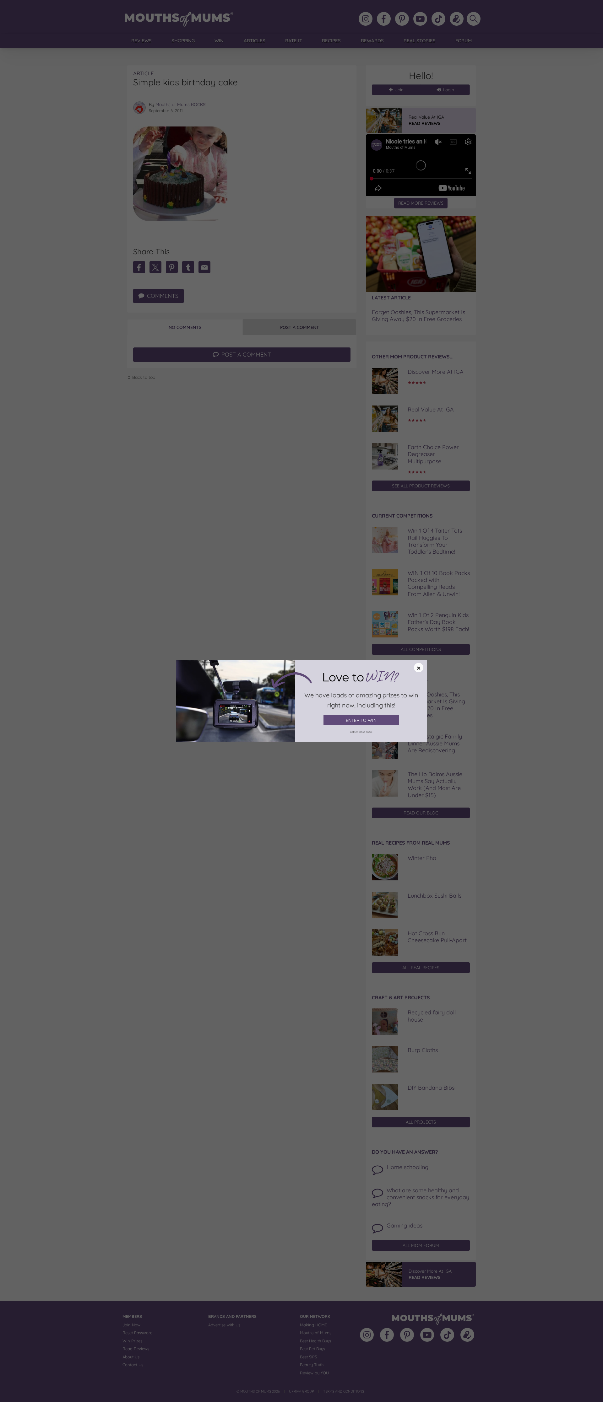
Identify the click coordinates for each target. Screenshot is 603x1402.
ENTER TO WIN (361, 720)
